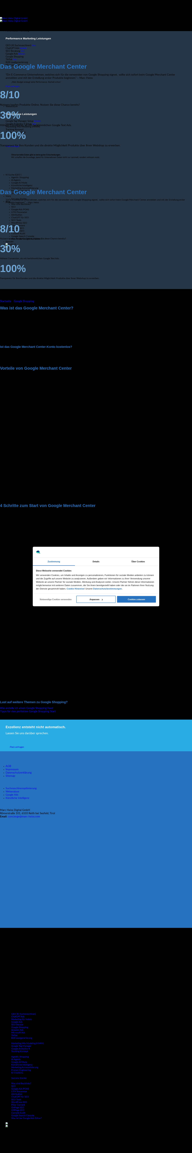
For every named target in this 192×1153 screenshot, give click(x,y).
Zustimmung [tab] (54, 561)
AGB (8, 766)
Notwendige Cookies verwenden (56, 599)
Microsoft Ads (18, 1033)
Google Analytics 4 (20, 1049)
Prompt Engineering (21, 1070)
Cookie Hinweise (75, 588)
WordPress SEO (19, 223)
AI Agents (16, 1059)
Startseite (5, 301)
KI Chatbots (17, 1073)
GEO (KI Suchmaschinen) (23, 1014)
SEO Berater (17, 1025)
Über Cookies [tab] (138, 561)
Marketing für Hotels (21, 1019)
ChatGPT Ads (18, 1017)
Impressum (12, 769)
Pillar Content (18, 1105)
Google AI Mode (19, 1062)
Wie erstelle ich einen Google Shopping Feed (26, 708)
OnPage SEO (17, 1107)
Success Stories (19, 1078)
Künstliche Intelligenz (21, 185)
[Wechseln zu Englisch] (11, 1123)
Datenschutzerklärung (19, 772)
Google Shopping (24, 301)
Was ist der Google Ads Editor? (26, 1118)
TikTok (14, 1035)
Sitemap (10, 776)
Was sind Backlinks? (21, 204)
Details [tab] (96, 561)
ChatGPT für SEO (20, 217)
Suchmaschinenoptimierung (21, 788)
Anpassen (94, 599)
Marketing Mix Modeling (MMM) (27, 1043)
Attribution (16, 215)
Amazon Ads (17, 1030)
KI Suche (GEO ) (13, 1054)
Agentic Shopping (20, 1057)
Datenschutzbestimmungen (107, 588)
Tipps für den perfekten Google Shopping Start (28, 711)
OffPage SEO (17, 1110)
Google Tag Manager (21, 1046)
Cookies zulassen (136, 599)
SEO (13, 207)
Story (8, 196)
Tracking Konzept (19, 1051)
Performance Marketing (17, 31)
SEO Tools (16, 220)
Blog (8, 1081)
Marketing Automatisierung (24, 188)
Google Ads (12, 794)
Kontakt (9, 241)
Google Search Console (22, 236)
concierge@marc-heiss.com (23, 816)
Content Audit (18, 1113)
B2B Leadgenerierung (21, 1038)
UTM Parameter (19, 212)
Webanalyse (12, 791)
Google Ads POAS (20, 209)
